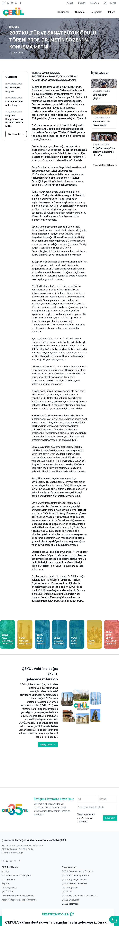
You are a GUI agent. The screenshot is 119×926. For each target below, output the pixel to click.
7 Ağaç (70, 2)
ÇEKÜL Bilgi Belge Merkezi (74, 879)
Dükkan (81, 2)
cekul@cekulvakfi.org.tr (13, 852)
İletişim (111, 12)
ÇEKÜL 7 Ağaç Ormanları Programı (77, 871)
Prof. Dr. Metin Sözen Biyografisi (16, 875)
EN (105, 2)
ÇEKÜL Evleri (7, 891)
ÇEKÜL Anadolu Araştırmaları (75, 875)
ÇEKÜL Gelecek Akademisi (74, 883)
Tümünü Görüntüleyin (103, 165)
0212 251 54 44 (26, 849)
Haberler (14, 26)
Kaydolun (110, 818)
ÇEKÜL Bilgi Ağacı (70, 887)
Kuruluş (5, 871)
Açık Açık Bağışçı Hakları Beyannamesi (19, 899)
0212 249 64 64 (9, 849)
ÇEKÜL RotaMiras (70, 903)
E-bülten (94, 2)
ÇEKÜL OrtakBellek (70, 899)
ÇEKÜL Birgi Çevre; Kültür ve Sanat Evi (79, 895)
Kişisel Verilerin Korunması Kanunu (17, 895)
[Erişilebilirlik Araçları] (112, 919)
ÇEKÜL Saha (67, 891)
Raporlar (6, 883)
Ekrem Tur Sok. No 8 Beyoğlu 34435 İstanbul (22, 845)
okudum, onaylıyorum (86, 818)
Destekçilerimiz (9, 887)
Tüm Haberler (14, 134)
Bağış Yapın (46, 744)
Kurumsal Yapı (8, 879)
